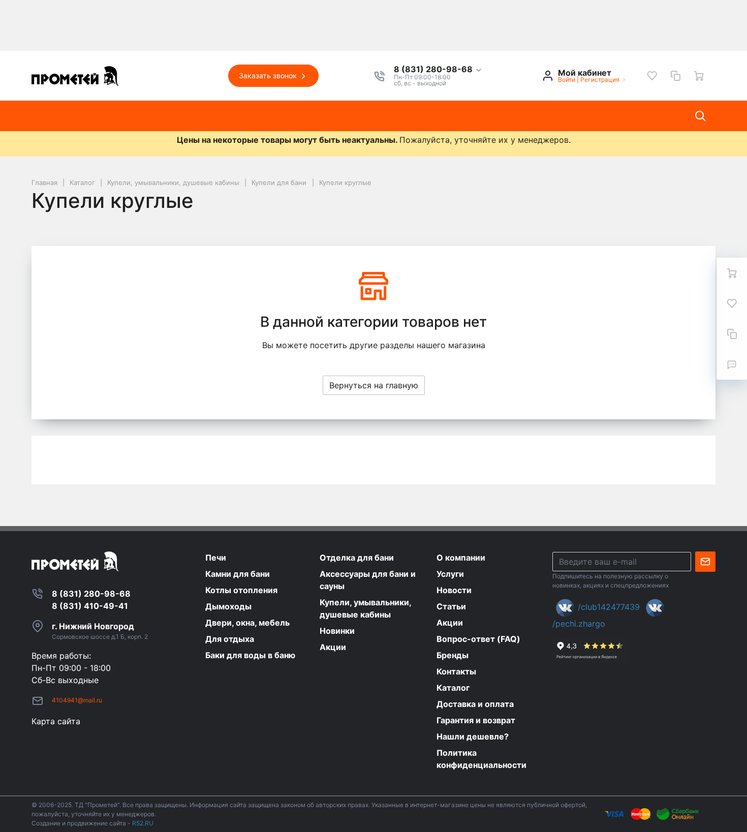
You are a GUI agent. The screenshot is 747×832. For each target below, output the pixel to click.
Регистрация (599, 79)
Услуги (197, 116)
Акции (339, 116)
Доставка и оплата (465, 116)
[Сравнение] (675, 75)
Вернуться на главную (373, 385)
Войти (566, 79)
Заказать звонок (269, 75)
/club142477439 (609, 607)
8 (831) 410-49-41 (90, 606)
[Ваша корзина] (698, 75)
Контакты (389, 116)
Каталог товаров (75, 116)
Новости (245, 116)
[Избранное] (652, 75)
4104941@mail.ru (77, 700)
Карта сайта (56, 721)
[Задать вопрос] (732, 364)
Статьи (294, 116)
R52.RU (142, 823)
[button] (438, 69)
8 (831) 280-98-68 (434, 69)
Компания (146, 116)
